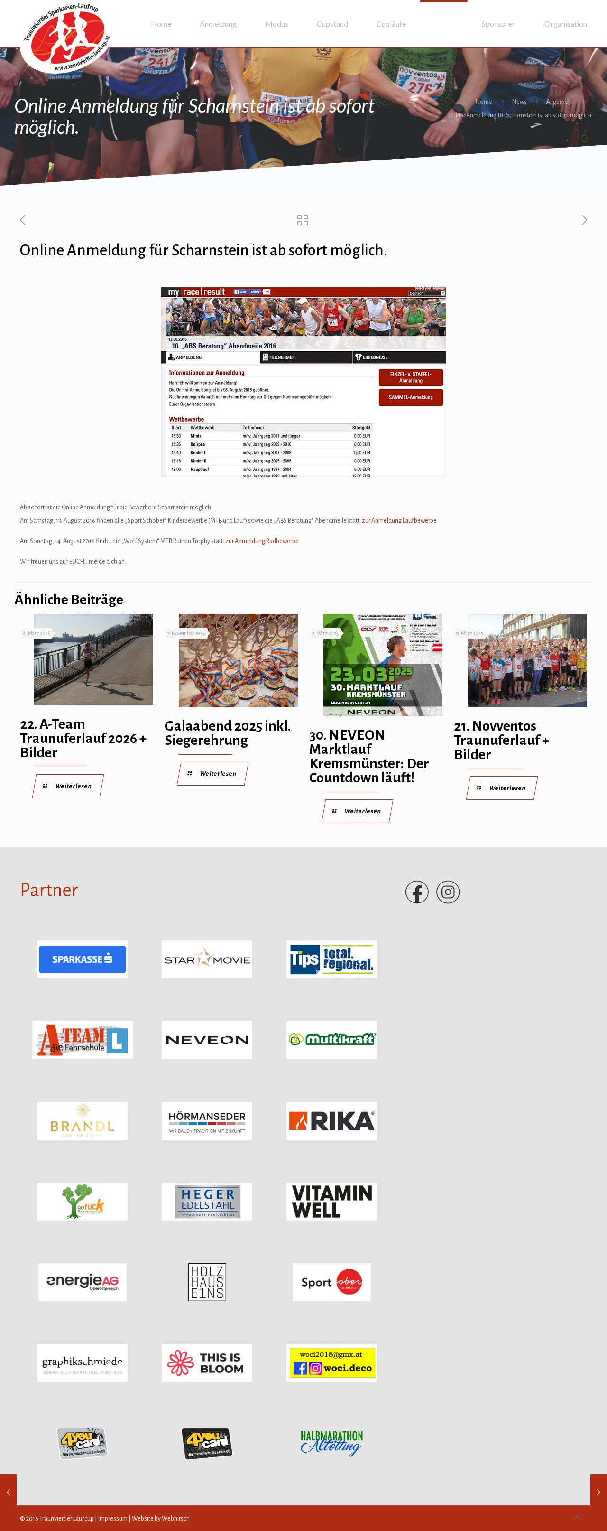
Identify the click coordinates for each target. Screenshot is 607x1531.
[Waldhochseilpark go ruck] (82, 1218)
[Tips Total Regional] (331, 976)
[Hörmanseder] (207, 1138)
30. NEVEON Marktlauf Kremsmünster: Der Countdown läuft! (369, 756)
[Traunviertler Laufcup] (68, 37)
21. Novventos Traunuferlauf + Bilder (501, 740)
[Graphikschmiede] (82, 1380)
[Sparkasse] (82, 976)
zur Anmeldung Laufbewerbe (399, 520)
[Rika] (331, 1138)
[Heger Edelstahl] (207, 1218)
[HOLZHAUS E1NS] (207, 1299)
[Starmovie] (207, 976)
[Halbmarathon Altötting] (332, 1460)
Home (484, 102)
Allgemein (559, 102)
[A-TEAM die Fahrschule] (82, 1057)
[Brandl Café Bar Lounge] (82, 1138)
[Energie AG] (82, 1299)
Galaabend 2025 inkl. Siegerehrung (228, 733)
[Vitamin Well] (331, 1218)
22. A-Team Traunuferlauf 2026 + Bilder (83, 738)
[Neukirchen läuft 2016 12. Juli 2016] (598, 1493)
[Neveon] (207, 1057)
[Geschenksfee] (331, 1380)
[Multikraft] (331, 1057)
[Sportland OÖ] (332, 1299)
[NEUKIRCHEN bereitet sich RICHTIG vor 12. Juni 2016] (8, 1493)
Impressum (113, 1518)
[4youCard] (82, 1460)
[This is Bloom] (207, 1380)
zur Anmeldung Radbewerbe (262, 541)
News (519, 102)
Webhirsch (176, 1518)
